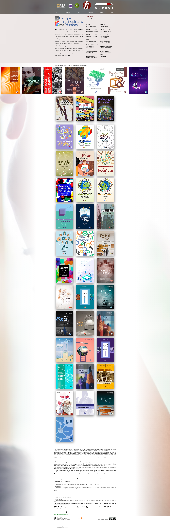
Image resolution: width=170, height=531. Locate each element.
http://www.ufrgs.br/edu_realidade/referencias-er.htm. (81, 478)
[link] (112, 4)
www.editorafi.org (107, 507)
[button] (112, 8)
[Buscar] (109, 4)
